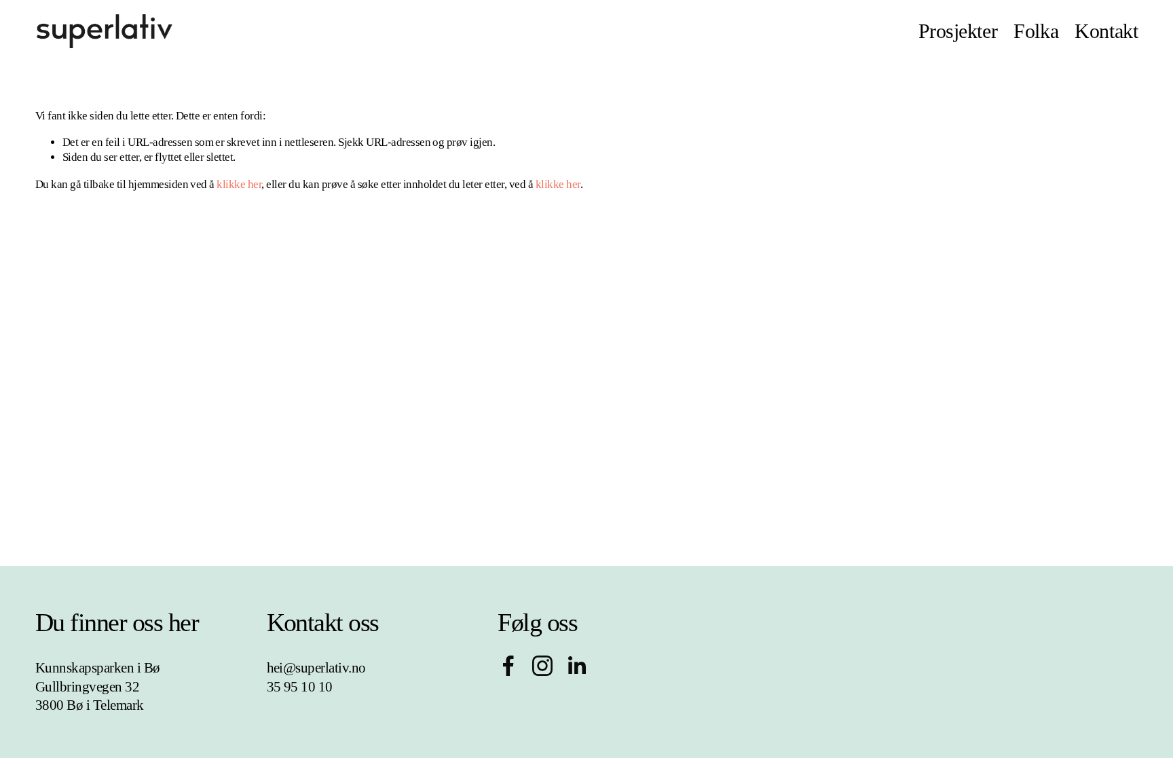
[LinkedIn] (576, 666)
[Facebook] (508, 666)
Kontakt (1106, 30)
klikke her (239, 184)
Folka (1035, 30)
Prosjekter (958, 30)
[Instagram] (542, 666)
